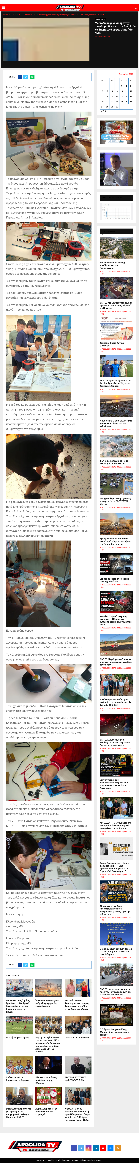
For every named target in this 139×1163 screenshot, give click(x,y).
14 (107, 96)
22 (112, 102)
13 (102, 96)
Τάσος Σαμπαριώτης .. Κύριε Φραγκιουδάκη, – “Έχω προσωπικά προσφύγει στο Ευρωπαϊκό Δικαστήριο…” (114, 867)
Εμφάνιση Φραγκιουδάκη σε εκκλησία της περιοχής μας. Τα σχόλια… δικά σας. (115, 702)
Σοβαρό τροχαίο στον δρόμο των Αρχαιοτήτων (114, 580)
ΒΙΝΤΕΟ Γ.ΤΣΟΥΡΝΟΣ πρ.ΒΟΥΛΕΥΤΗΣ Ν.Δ (75, 1079)
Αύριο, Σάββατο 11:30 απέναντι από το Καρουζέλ (46, 1111)
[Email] (110, 1148)
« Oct (102, 111)
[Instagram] (88, 1148)
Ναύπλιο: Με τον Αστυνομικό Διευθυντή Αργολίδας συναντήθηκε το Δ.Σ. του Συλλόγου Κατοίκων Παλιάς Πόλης (77, 1114)
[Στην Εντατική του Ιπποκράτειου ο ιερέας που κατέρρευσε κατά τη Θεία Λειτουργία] (116, 765)
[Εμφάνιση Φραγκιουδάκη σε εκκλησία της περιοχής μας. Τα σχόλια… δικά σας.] (116, 685)
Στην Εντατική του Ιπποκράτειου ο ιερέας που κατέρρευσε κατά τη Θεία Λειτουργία (114, 784)
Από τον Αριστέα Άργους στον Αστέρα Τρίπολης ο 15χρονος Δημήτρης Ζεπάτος (115, 383)
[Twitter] (81, 1148)
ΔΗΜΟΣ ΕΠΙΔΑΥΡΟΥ (106, 2)
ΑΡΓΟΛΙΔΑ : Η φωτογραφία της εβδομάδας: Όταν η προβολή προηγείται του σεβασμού (115, 826)
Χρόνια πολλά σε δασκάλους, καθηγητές (18, 1079)
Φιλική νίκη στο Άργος (17, 1037)
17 (122, 96)
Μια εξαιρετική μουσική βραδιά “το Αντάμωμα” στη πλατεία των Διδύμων (116, 952)
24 (122, 102)
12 (131, 91)
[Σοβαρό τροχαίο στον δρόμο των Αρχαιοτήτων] (116, 564)
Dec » (107, 111)
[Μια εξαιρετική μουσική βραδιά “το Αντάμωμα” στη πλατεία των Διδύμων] (116, 934)
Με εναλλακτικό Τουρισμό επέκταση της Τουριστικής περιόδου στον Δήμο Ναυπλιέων (77, 1004)
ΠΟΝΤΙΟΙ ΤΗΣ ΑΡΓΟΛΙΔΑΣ (78, 1037)
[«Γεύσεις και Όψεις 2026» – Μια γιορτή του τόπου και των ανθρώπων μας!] (116, 406)
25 (126, 102)
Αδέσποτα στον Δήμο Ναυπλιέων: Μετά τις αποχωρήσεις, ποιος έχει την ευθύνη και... (115, 910)
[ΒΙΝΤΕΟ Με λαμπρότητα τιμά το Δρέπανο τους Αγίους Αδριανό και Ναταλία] (116, 288)
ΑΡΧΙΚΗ (42, 2)
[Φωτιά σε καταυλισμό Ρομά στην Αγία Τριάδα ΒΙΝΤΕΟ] (116, 446)
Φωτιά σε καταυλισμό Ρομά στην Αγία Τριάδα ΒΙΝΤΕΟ (114, 462)
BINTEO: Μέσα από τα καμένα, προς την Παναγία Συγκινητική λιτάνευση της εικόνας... (115, 992)
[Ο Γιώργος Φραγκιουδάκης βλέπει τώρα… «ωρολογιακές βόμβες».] (116, 1015)
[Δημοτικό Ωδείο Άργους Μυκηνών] (116, 328)
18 (126, 96)
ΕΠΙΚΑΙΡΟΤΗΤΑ (100, 19)
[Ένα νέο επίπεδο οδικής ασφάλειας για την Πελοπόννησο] (116, 248)
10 (122, 91)
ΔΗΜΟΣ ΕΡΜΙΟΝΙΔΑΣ (72, 2)
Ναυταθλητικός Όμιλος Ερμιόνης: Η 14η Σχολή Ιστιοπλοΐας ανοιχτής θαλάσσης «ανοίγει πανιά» (18, 1006)
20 (102, 102)
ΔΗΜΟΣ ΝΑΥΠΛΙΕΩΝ (54, 2)
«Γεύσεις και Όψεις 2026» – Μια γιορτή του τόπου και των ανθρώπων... (116, 423)
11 (126, 91)
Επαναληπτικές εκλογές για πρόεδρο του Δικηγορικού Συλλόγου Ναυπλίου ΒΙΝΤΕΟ (18, 1112)
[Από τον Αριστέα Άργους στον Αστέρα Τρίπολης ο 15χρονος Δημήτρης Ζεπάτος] (116, 366)
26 (131, 102)
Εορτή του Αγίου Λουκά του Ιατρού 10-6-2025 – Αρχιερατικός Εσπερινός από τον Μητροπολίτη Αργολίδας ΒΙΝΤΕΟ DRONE (48, 1044)
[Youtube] (103, 1148)
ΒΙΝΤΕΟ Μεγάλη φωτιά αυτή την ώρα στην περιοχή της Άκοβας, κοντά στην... (116, 662)
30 (117, 107)
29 (112, 107)
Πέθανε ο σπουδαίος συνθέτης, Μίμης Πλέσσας (46, 1080)
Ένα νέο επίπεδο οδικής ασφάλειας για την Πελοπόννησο (112, 265)
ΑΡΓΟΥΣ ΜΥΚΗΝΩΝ (90, 2)
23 (117, 102)
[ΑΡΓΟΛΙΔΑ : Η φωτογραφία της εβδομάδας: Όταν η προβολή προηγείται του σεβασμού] (116, 808)
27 (102, 107)
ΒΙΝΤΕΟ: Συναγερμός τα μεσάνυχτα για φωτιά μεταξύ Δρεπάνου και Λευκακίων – (115, 743)
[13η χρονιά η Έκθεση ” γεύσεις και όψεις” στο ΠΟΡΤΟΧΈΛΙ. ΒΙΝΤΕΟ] (116, 484)
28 (107, 107)
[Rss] (118, 1148)
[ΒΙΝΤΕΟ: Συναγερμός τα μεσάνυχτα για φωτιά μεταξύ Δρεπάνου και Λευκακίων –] (116, 725)
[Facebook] (74, 1148)
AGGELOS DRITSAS (109, 271)
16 (117, 96)
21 (107, 102)
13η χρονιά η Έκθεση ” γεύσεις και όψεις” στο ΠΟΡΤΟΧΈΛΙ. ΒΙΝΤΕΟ (115, 501)
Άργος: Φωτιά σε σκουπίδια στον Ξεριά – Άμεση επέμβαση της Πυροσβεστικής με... (115, 541)
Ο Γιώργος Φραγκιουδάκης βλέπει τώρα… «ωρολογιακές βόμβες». (115, 1032)
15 (112, 96)
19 (131, 96)
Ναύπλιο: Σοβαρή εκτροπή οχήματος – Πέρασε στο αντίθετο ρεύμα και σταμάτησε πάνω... (116, 620)
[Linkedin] (96, 1148)
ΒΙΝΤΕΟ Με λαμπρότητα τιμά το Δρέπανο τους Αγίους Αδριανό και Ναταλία (116, 306)
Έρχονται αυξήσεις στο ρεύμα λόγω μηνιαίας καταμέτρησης (47, 1003)
